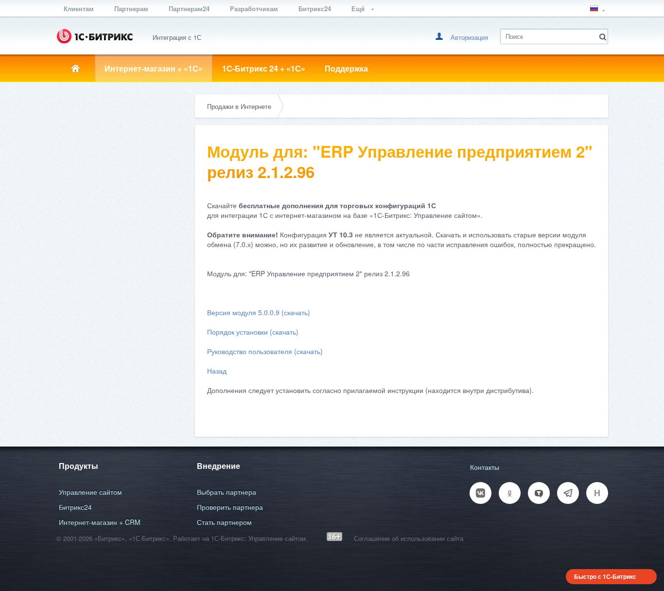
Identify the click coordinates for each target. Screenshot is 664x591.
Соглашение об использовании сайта (408, 538)
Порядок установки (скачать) (252, 332)
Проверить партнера (230, 507)
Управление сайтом (90, 492)
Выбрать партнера (226, 492)
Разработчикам (254, 8)
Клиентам (79, 8)
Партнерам (131, 8)
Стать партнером (224, 522)
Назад (217, 371)
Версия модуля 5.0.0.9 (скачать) (258, 312)
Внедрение (218, 465)
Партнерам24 (189, 8)
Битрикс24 (314, 8)
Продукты (78, 465)
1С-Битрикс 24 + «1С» (263, 68)
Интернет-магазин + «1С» (154, 68)
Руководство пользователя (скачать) (265, 351)
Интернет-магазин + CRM (99, 522)
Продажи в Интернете (239, 106)
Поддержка (346, 68)
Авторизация (469, 37)
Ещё (359, 8)
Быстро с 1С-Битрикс (605, 576)
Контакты (484, 467)
